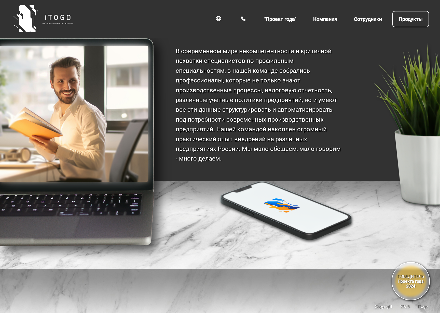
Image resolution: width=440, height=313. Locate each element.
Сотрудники (368, 19)
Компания (325, 19)
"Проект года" (280, 19)
